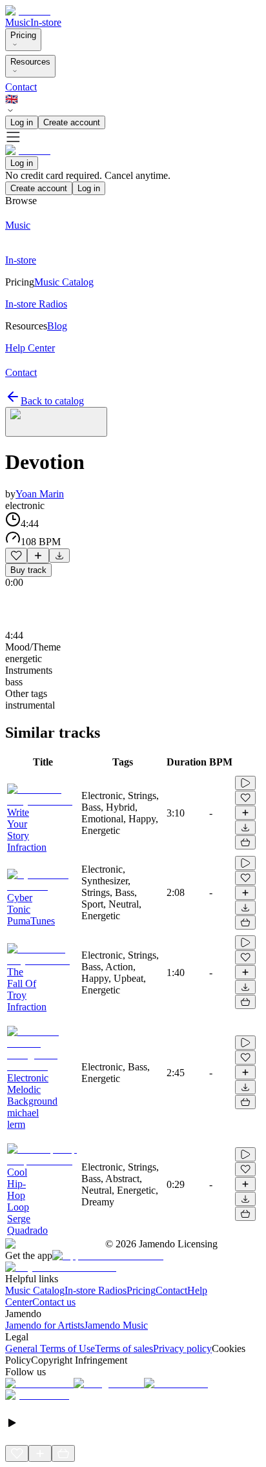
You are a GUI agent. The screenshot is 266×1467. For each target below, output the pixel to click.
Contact (21, 86)
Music (17, 22)
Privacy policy (182, 1348)
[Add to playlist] (38, 555)
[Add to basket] (245, 842)
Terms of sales (124, 1348)
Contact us (54, 1301)
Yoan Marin (39, 493)
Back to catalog (52, 400)
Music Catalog (35, 1290)
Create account (71, 122)
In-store (45, 22)
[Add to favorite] (16, 555)
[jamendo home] (27, 10)
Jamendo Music (116, 1325)
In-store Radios (96, 1290)
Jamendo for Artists (44, 1325)
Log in (21, 122)
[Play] (56, 422)
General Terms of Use (50, 1348)
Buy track (28, 570)
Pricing (23, 35)
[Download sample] (59, 555)
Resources (30, 62)
